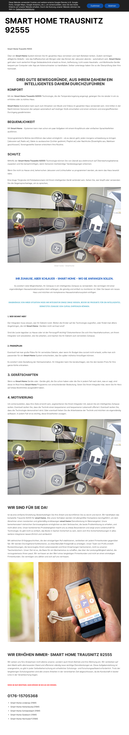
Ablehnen (112, 6)
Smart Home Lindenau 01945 (23, 703)
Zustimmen (95, 6)
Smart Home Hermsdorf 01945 (24, 719)
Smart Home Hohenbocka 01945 (24, 707)
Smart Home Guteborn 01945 (23, 715)
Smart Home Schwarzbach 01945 (25, 711)
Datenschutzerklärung (25, 9)
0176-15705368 (23, 696)
